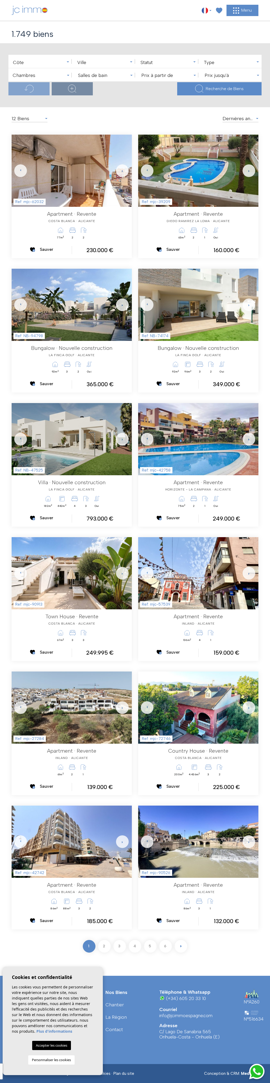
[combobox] (40, 61)
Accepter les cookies (51, 1045)
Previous (17, 171)
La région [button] (116, 1017)
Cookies (102, 1073)
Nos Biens (116, 992)
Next (121, 171)
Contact (114, 1029)
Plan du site (123, 1073)
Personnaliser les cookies (51, 1059)
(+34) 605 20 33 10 (185, 998)
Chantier (114, 1005)
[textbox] (41, 62)
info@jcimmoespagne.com (186, 1015)
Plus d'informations (54, 1031)
